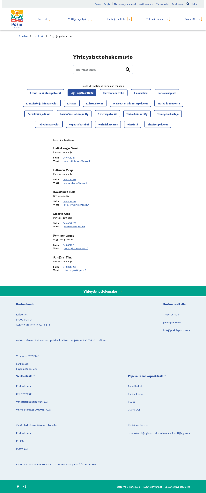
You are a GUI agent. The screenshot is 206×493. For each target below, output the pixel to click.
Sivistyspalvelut (107, 114)
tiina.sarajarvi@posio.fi (75, 269)
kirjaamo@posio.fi (26, 368)
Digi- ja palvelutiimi (81, 92)
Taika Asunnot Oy (137, 114)
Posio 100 (190, 18)
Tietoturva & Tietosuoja (127, 486)
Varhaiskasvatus (108, 124)
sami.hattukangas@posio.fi (77, 160)
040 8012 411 (69, 157)
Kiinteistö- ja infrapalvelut (42, 103)
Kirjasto (72, 103)
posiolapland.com (172, 322)
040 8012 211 (69, 244)
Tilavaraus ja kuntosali (125, 3)
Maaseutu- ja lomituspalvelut (130, 103)
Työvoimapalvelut (49, 124)
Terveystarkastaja (168, 114)
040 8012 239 (69, 201)
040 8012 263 (69, 222)
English (107, 3)
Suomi (98, 3)
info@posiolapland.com (176, 330)
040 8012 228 (69, 179)
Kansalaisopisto (167, 93)
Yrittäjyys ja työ (77, 18)
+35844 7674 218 (171, 314)
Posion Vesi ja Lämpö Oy (74, 114)
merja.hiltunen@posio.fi (75, 182)
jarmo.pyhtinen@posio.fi (76, 248)
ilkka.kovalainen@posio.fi (76, 204)
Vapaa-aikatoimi (79, 124)
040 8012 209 (69, 266)
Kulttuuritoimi (94, 103)
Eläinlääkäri (141, 93)
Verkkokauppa (146, 3)
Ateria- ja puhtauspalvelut (45, 93)
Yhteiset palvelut (158, 124)
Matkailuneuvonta (169, 103)
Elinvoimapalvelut (113, 93)
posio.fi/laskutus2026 (84, 464)
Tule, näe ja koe (155, 18)
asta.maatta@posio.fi (74, 226)
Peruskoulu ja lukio (38, 114)
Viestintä (132, 124)
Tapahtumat (178, 3)
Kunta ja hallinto (116, 18)
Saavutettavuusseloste (177, 486)
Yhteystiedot (162, 3)
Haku (194, 3)
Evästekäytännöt (152, 486)
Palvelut (42, 18)
